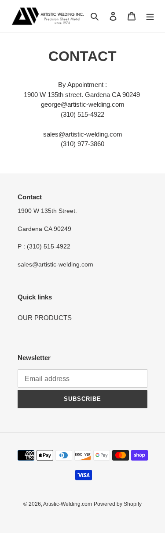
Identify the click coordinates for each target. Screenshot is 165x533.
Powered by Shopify (118, 504)
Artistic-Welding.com (67, 504)
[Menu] (150, 16)
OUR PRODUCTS (45, 317)
